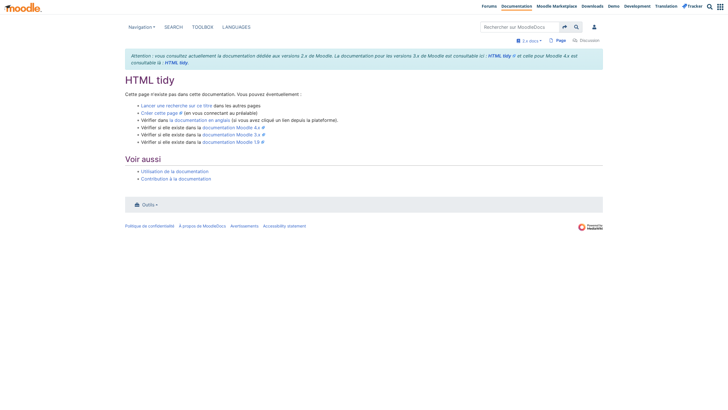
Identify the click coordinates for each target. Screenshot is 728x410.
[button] (720, 7)
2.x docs (529, 40)
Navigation (140, 27)
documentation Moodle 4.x (231, 127)
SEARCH (173, 27)
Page (561, 40)
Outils (148, 205)
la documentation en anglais (199, 120)
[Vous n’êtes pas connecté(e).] (595, 27)
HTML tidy (499, 56)
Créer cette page (159, 113)
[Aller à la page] (565, 27)
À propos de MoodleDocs (202, 226)
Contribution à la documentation (176, 179)
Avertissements (244, 226)
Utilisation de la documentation (174, 171)
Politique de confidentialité (149, 226)
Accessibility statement (284, 226)
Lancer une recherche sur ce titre (176, 105)
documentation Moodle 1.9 (231, 142)
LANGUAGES (236, 27)
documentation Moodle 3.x (231, 135)
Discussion (589, 40)
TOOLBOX (202, 27)
